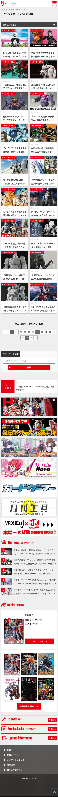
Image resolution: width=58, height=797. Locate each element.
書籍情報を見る (27, 706)
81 (46, 332)
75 (21, 332)
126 (31, 337)
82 (50, 332)
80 (42, 332)
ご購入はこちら (38, 641)
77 (29, 332)
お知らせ (11, 749)
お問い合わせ (13, 754)
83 (54, 332)
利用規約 (11, 764)
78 (33, 332)
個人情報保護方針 (15, 769)
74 (16, 332)
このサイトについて (15, 759)
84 (23, 337)
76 (25, 332)
